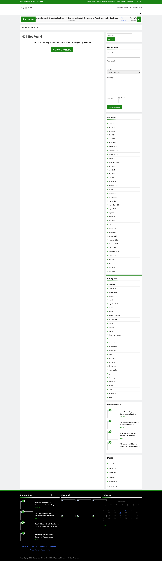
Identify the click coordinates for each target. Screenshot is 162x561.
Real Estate (112, 358)
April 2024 (112, 224)
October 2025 (113, 158)
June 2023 (112, 263)
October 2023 (113, 248)
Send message (114, 107)
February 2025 (113, 185)
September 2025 (114, 162)
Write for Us (112, 473)
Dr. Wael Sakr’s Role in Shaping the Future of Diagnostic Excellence (127, 435)
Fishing (111, 312)
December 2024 (113, 193)
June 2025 (112, 170)
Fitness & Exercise (114, 315)
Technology (112, 382)
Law (110, 339)
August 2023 (112, 255)
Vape (110, 389)
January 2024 (113, 236)
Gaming (111, 323)
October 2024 (113, 201)
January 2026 (113, 147)
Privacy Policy (113, 482)
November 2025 (113, 154)
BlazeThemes (74, 558)
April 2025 (112, 178)
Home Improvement (115, 335)
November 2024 (113, 197)
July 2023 (111, 259)
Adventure (112, 284)
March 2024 (112, 228)
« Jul (104, 525)
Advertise (111, 477)
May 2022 (112, 271)
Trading (111, 385)
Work (110, 397)
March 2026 (112, 143)
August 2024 (112, 209)
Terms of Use (113, 486)
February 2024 (113, 232)
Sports (111, 374)
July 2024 (111, 213)
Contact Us (112, 468)
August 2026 (112, 123)
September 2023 (114, 252)
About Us (111, 464)
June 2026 (112, 131)
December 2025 (113, 150)
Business (111, 296)
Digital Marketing (114, 304)
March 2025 (112, 181)
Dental (111, 300)
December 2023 (113, 240)
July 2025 (111, 166)
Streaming (112, 378)
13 (120, 513)
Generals (111, 327)
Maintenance (113, 347)
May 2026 (112, 135)
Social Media (113, 370)
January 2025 (113, 189)
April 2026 (112, 139)
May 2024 (112, 220)
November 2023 (113, 244)
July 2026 (111, 127)
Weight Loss (112, 393)
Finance (111, 308)
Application (112, 288)
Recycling (112, 362)
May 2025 (112, 174)
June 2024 (112, 217)
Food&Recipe (113, 319)
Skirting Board (113, 366)
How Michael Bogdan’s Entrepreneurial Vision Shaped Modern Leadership (110, 2)
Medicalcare (112, 350)
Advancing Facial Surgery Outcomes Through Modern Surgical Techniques (129, 446)
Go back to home (62, 50)
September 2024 (114, 205)
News (110, 354)
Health (111, 331)
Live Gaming (112, 343)
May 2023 (112, 267)
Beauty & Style (113, 292)
